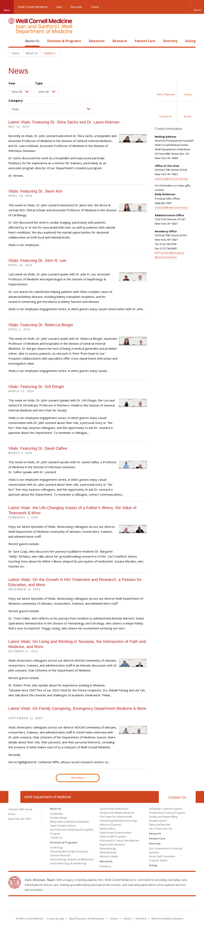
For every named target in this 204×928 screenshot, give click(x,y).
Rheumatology (108, 848)
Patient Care (145, 41)
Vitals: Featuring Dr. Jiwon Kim (35, 191)
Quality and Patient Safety (163, 816)
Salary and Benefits (160, 824)
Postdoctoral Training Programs (167, 812)
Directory (141, 918)
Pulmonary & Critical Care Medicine (119, 840)
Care (59, 7)
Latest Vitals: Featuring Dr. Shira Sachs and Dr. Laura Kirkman (63, 122)
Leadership (56, 813)
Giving (190, 41)
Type (39, 83)
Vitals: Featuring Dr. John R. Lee (37, 260)
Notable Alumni (158, 820)
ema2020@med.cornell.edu (171, 207)
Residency (105, 866)
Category (15, 100)
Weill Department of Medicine (47, 797)
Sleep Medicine (108, 852)
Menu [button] (7, 10)
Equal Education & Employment (86, 918)
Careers (113, 918)
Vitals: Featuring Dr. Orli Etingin (36, 386)
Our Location (14, 797)
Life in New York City (160, 828)
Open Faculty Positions (63, 825)
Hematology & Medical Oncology (118, 820)
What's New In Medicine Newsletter (69, 821)
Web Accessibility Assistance (167, 918)
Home (12, 41)
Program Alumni (158, 860)
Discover (76, 7)
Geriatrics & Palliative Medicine (117, 812)
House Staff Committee (162, 856)
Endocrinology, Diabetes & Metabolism (72, 859)
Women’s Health (109, 856)
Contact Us (177, 797)
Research (120, 41)
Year (11, 83)
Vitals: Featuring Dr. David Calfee (37, 448)
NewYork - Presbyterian (135, 904)
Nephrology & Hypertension (115, 832)
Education (97, 41)
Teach (95, 7)
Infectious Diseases (110, 824)
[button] (197, 7)
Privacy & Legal (55, 918)
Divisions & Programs (64, 41)
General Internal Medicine (114, 808)
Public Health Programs (113, 836)
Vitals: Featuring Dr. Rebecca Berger (40, 325)
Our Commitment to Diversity (165, 848)
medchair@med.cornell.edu (171, 178)
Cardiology (56, 847)
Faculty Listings (58, 817)
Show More (77, 777)
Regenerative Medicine (112, 844)
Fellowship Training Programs (165, 808)
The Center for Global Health (116, 816)
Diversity (170, 41)
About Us (32, 41)
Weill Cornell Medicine (33, 7)
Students (154, 852)
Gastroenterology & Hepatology (68, 863)
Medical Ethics (107, 828)
